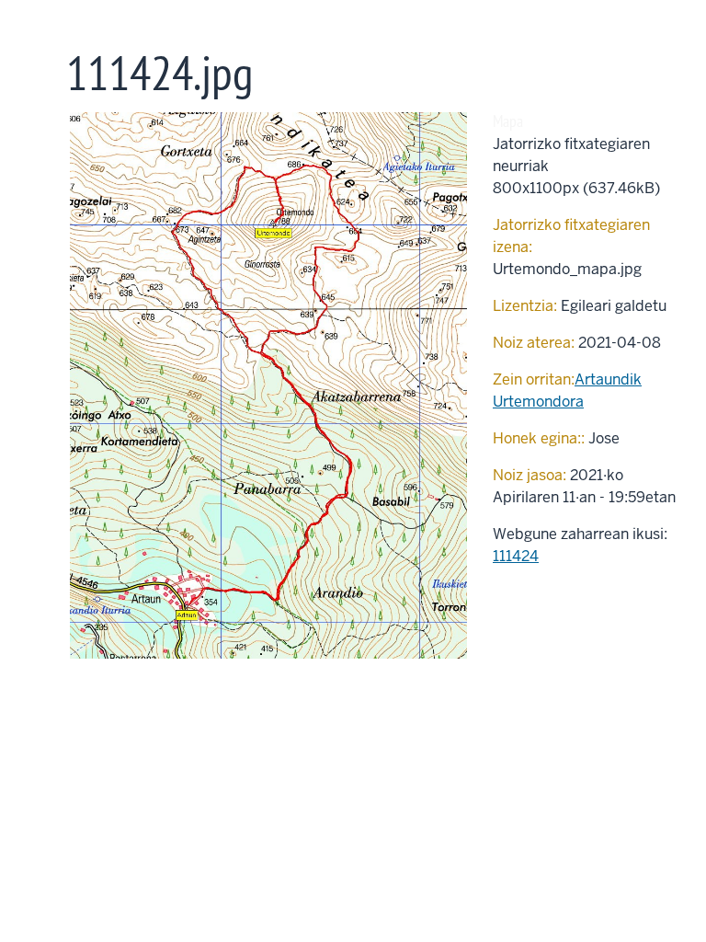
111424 (516, 556)
